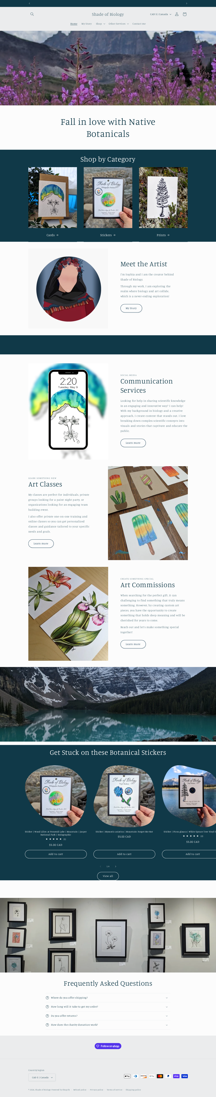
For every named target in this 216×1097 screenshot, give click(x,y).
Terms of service (114, 1090)
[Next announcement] (186, 3)
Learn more (133, 442)
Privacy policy (96, 1090)
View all (108, 876)
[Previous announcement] (29, 3)
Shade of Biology (43, 1090)
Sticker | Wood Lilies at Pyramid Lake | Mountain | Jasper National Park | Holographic (56, 833)
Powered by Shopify (60, 1090)
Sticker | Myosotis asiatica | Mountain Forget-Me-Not (124, 831)
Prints (161, 235)
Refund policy (80, 1090)
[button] (32, 14)
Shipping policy (133, 1090)
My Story (131, 308)
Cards (50, 235)
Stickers (106, 235)
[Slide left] (100, 866)
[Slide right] (115, 866)
